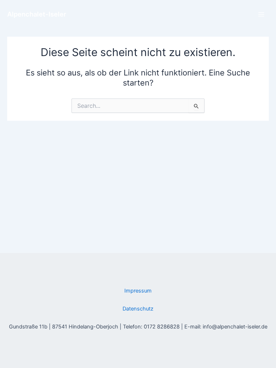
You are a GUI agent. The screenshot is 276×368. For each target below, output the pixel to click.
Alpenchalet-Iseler (36, 14)
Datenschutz (138, 308)
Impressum (138, 291)
